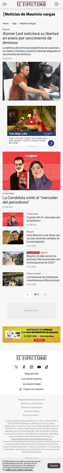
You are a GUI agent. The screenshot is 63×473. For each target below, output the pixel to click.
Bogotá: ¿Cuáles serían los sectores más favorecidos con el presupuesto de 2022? (43, 259)
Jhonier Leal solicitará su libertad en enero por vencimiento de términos (30, 38)
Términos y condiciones (31, 403)
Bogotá (6, 29)
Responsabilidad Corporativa (31, 400)
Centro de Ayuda (31, 411)
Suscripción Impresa (31, 379)
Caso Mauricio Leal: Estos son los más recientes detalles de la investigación (43, 238)
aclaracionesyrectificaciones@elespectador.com (31, 439)
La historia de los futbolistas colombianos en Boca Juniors (43, 279)
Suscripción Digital (31, 384)
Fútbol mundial (34, 273)
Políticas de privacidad (31, 407)
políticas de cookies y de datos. (19, 470)
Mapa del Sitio (31, 373)
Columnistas (8, 193)
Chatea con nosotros (33, 389)
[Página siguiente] (45, 295)
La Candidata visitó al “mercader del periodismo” (30, 200)
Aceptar (54, 465)
